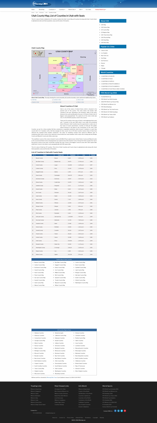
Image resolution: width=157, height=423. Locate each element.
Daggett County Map (60, 265)
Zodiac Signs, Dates (60, 402)
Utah (46, 12)
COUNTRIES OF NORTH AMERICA (110, 83)
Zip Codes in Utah (57, 102)
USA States (41, 12)
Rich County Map (59, 275)
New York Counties (60, 355)
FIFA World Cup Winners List (108, 104)
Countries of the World (84, 398)
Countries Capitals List (84, 395)
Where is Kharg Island (84, 389)
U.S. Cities (88, 9)
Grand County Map (39, 270)
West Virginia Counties (81, 371)
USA (37, 12)
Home (33, 9)
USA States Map (105, 27)
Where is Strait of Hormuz (61, 393)
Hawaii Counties (59, 340)
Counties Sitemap (59, 404)
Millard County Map (60, 272)
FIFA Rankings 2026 (107, 393)
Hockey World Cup (100, 9)
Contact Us (62, 417)
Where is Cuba (34, 400)
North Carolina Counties (81, 358)
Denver (103, 63)
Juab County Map (79, 270)
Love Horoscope (59, 398)
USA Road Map (105, 40)
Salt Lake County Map (80, 275)
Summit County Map (39, 280)
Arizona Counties (79, 333)
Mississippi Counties (80, 350)
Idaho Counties (79, 340)
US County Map (105, 29)
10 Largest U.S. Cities (60, 389)
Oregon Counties (38, 363)
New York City (104, 55)
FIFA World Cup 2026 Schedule (109, 99)
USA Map (103, 24)
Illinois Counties (38, 343)
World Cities (71, 9)
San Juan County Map (39, 277)
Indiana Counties (59, 343)
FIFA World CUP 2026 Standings (109, 112)
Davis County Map (80, 265)
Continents (52, 9)
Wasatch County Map (60, 282)
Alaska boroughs (59, 333)
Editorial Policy (79, 417)
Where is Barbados (35, 395)
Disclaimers (88, 417)
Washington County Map (81, 282)
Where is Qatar (35, 393)
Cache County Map (80, 262)
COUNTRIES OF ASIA (107, 78)
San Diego (103, 58)
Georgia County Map (39, 340)
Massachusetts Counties (81, 348)
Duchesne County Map (40, 267)
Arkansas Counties (39, 335)
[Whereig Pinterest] (125, 411)
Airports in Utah (35, 102)
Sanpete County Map (60, 277)
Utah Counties (58, 368)
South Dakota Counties (61, 366)
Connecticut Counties (40, 338)
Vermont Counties (80, 368)
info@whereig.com (50, 413)
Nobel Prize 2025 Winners (61, 395)
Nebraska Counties (80, 353)
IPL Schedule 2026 (107, 400)
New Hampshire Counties (81, 355)
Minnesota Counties (60, 350)
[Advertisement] (64, 34)
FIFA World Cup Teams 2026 (108, 114)
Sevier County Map (80, 277)
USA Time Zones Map (106, 35)
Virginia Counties (38, 371)
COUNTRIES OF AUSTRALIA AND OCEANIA (113, 89)
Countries (61, 9)
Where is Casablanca (60, 400)
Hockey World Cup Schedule (109, 406)
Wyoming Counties (60, 373)
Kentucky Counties (60, 345)
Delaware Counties (60, 338)
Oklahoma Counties (80, 361)
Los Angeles (104, 53)
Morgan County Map (80, 272)
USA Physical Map (105, 37)
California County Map (60, 335)
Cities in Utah (80, 99)
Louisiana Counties (80, 345)
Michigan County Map (40, 350)
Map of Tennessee (80, 366)
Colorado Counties (80, 335)
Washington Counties (60, 371)
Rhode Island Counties (81, 363)
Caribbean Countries (83, 402)
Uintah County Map (80, 280)
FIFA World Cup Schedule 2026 (110, 389)
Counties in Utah (57, 99)
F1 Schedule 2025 (107, 404)
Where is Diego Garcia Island (38, 404)
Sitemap (102, 417)
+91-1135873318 (37, 413)
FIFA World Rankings (106, 107)
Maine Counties (38, 348)
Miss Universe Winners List (62, 391)
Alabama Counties (39, 333)
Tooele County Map (60, 280)
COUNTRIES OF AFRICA (107, 81)
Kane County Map (39, 272)
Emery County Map (60, 267)
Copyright (95, 417)
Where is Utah (81, 102)
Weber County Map (60, 285)
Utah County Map (39, 282)
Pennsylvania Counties (61, 363)
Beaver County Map (39, 262)
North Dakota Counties (40, 361)
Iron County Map (59, 270)
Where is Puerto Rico (36, 402)
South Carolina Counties (40, 366)
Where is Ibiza (34, 398)
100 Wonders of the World (85, 393)
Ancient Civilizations (83, 406)
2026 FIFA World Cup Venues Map (110, 101)
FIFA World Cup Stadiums (107, 117)
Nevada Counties (38, 355)
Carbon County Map (39, 265)
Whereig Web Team (52, 377)
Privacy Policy (70, 417)
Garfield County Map (80, 267)
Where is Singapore (36, 391)
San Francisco (104, 60)
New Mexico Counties (60, 358)
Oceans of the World (83, 391)
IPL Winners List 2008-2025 (109, 402)
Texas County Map (39, 368)
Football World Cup (106, 96)
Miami (102, 65)
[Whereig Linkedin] (118, 411)
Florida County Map (80, 338)
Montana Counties (59, 353)
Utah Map (34, 99)
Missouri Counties (39, 353)
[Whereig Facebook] (115, 411)
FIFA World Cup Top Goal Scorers (109, 109)
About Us (54, 417)
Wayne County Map (39, 285)
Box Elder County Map (60, 262)
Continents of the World (84, 400)
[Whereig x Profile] (121, 411)
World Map (41, 9)
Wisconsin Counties (39, 373)
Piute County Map (39, 275)
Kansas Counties (38, 345)
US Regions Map (105, 32)
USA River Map (105, 42)
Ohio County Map (59, 361)
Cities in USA (104, 50)
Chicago (103, 68)
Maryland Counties (60, 348)
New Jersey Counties (39, 358)
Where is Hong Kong (36, 389)
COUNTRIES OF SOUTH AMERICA (110, 86)
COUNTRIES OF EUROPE (107, 76)
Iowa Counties (79, 343)
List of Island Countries (84, 404)
